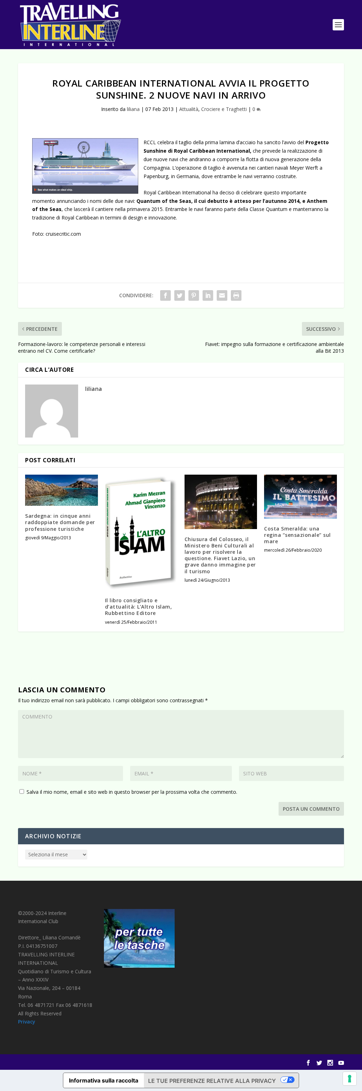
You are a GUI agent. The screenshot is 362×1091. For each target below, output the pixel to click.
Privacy (26, 1021)
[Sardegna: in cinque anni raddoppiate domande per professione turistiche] (61, 490)
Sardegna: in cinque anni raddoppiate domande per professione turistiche (60, 522)
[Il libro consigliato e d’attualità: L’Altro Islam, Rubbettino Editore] (141, 532)
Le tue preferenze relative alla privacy (212, 1080)
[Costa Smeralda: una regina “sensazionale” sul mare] (300, 496)
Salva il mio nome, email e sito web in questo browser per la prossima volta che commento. (132, 791)
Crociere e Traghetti (224, 109)
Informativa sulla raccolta (103, 1080)
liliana (133, 109)
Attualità (188, 109)
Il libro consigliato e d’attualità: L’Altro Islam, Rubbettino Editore (138, 606)
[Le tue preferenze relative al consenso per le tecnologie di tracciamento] (349, 1078)
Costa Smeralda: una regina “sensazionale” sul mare (297, 535)
